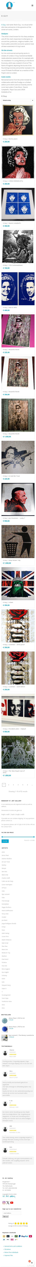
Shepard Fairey (6, 985)
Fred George (5, 901)
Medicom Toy (6, 953)
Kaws (3, 930)
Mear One (5, 949)
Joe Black (4, 920)
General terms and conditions (13, 1246)
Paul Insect (5, 959)
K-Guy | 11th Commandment (13, 265)
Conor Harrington (7, 884)
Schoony (4, 975)
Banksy (4, 865)
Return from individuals (11, 1252)
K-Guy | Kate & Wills (10, 307)
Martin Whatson (6, 940)
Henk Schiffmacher (7, 910)
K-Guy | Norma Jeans (10, 139)
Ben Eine (4, 871)
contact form (8, 827)
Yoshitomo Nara (7, 1001)
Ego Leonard (5, 894)
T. (2, 992)
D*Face (4, 888)
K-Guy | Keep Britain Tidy (11, 560)
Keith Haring (5, 933)
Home (15, 19)
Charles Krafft (6, 878)
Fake (3, 897)
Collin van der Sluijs (7, 881)
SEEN (3, 979)
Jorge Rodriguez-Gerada (9, 923)
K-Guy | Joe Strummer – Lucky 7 (14, 518)
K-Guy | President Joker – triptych (14, 729)
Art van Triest (6, 862)
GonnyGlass (5, 904)
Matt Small (5, 943)
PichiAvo (4, 962)
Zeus (3, 1005)
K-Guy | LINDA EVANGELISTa (13, 181)
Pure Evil (4, 966)
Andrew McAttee (7, 858)
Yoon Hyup (5, 998)
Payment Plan (8, 1255)
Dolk (3, 891)
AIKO (3, 852)
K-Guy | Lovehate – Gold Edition (14, 687)
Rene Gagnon (6, 969)
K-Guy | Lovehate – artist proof (14, 644)
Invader (4, 917)
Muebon (4, 956)
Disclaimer (7, 1249)
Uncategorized (6, 995)
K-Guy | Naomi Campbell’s (12, 223)
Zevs (3, 1008)
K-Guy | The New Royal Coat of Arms (14, 771)
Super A (4, 988)
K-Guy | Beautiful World (11, 349)
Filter (5, 841)
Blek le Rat (5, 875)
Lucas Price (5, 936)
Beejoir (4, 868)
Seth (3, 982)
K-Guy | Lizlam (8, 602)
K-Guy (3, 25)
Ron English (5, 972)
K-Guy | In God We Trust (11, 476)
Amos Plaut (5, 855)
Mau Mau (4, 946)
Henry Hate (5, 914)
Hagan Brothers (6, 907)
